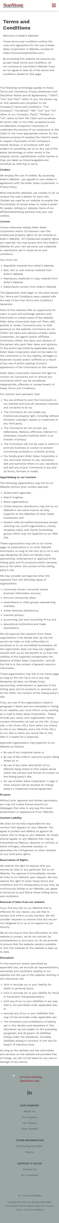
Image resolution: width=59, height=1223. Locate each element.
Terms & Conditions (33, 1209)
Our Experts (29, 1117)
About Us (29, 1111)
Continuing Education (29, 1146)
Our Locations (29, 1175)
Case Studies (29, 1128)
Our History (29, 1122)
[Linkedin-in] (29, 1093)
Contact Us (29, 1169)
